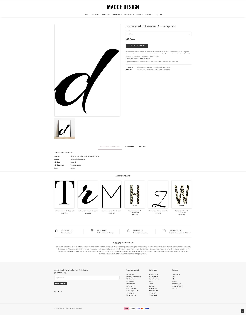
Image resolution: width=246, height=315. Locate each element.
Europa (151, 286)
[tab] (130, 147)
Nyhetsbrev (176, 274)
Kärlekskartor (153, 274)
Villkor (174, 279)
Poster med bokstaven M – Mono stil (111, 210)
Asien (151, 284)
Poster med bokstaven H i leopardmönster (134, 211)
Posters (139, 14)
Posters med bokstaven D (145, 69)
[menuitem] (86, 14)
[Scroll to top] (242, 311)
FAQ (173, 277)
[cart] (160, 14)
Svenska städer (154, 279)
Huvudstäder (153, 277)
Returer (174, 281)
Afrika (151, 281)
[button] (157, 14)
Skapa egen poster (132, 291)
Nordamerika (153, 291)
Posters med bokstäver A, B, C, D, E (159, 67)
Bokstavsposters (142, 67)
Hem (86, 14)
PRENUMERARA (60, 283)
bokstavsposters (144, 59)
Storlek (128, 31)
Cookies (174, 288)
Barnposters (128, 14)
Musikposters (95, 14)
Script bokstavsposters (162, 69)
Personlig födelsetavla (133, 277)
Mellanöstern (153, 288)
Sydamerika (153, 295)
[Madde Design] (123, 7)
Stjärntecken (130, 284)
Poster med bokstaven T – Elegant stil (64, 210)
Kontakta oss (176, 284)
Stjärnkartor (106, 14)
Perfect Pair (148, 14)
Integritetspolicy (177, 286)
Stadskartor (116, 14)
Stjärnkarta (130, 274)
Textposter (130, 293)
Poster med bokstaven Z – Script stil (158, 210)
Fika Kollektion (131, 295)
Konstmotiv (130, 286)
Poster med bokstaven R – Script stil (88, 210)
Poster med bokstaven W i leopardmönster (181, 211)
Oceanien (152, 293)
